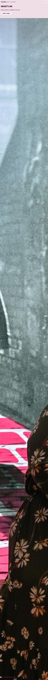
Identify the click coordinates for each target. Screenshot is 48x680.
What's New (6, 13)
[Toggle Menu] (45, 1)
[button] (24, 349)
